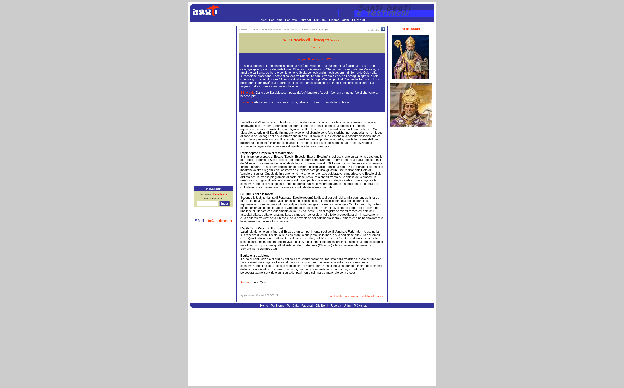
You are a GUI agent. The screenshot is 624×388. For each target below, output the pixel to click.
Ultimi (346, 20)
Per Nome (276, 20)
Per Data (291, 20)
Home (262, 20)
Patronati (306, 20)
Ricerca (334, 20)
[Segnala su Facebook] (383, 29)
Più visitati (359, 20)
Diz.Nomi (320, 20)
